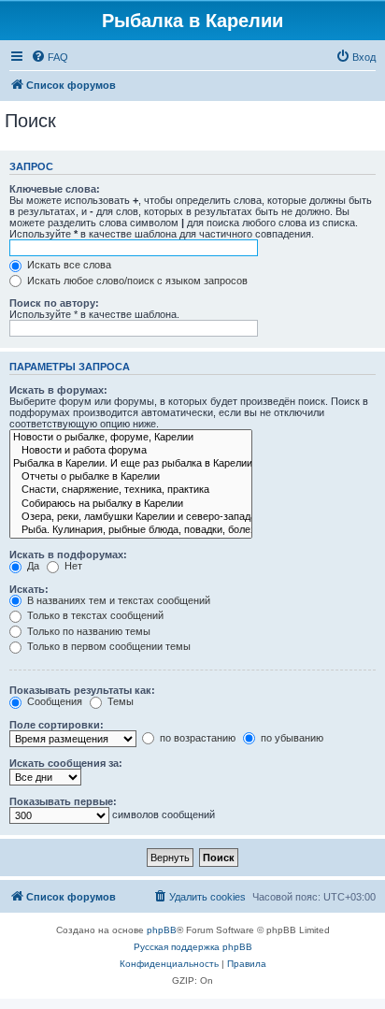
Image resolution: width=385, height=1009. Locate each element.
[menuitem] (49, 57)
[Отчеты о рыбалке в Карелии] (130, 476)
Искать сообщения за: (65, 763)
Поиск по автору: (54, 303)
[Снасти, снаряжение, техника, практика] (130, 490)
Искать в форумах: (58, 390)
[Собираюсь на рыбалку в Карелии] (130, 504)
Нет (72, 565)
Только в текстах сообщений (94, 615)
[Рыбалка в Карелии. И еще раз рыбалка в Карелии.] (130, 463)
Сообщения (53, 701)
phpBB (162, 930)
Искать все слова (67, 264)
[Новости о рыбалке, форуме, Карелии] (130, 437)
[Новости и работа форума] (130, 450)
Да (31, 565)
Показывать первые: (63, 801)
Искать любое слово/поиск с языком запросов (136, 280)
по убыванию (290, 737)
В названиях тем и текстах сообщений (117, 600)
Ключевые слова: (54, 189)
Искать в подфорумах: (68, 554)
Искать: (29, 589)
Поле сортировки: (56, 724)
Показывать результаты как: (82, 690)
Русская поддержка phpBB (193, 947)
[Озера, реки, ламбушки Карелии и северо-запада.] (130, 517)
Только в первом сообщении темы (107, 646)
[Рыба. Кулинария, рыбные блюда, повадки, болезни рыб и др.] (130, 530)
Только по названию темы (87, 631)
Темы (119, 701)
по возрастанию (196, 737)
